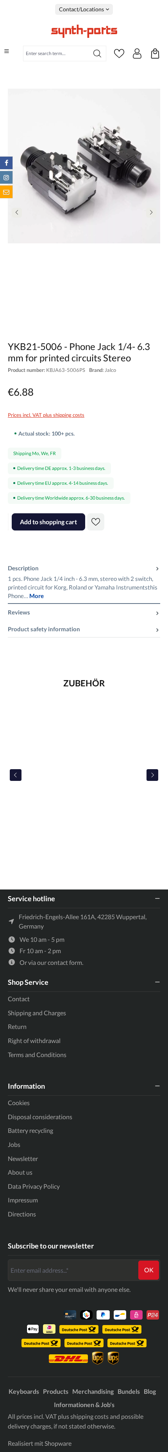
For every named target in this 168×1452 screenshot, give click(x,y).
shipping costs (89, 1416)
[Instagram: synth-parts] (6, 177)
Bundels (129, 1391)
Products (55, 1391)
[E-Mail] (6, 192)
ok (149, 1269)
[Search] (97, 53)
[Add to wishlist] (95, 521)
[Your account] (137, 53)
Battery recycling (30, 1130)
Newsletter (23, 1158)
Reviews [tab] (19, 612)
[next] (152, 775)
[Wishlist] (119, 53)
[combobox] (56, 53)
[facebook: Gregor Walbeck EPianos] (6, 163)
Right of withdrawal (34, 1040)
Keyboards (24, 1391)
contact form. (65, 962)
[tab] (84, 582)
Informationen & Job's (84, 1404)
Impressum (23, 1200)
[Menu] (6, 51)
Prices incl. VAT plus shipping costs (46, 415)
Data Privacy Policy (34, 1186)
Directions (22, 1214)
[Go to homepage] (84, 31)
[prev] (15, 775)
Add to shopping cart (48, 521)
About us (20, 1172)
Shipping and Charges (37, 1012)
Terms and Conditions (37, 1054)
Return (17, 1026)
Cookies (19, 1102)
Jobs (14, 1144)
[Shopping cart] (155, 53)
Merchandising (93, 1391)
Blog (150, 1391)
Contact (19, 998)
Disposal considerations (40, 1116)
